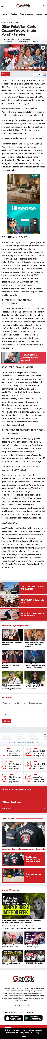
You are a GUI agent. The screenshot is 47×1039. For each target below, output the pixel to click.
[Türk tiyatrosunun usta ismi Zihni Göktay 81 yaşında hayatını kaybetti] (12, 677)
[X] (19, 1005)
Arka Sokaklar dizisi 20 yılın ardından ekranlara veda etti (11, 665)
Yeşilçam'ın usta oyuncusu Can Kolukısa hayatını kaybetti (34, 644)
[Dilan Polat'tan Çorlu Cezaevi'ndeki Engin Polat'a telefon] (23, 57)
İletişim (13, 1012)
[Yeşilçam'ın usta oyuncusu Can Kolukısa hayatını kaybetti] (34, 635)
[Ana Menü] (2, 6)
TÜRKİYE (13, 15)
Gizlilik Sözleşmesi (26, 1012)
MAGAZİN (14, 23)
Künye (6, 1012)
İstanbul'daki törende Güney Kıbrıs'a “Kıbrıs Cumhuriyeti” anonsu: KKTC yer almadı (39, 779)
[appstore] (14, 1018)
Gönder (6, 721)
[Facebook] (15, 1005)
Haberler (4, 23)
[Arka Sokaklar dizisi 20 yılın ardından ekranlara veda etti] (12, 656)
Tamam (23, 1036)
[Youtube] (27, 1005)
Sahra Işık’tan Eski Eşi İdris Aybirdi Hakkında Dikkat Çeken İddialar (34, 687)
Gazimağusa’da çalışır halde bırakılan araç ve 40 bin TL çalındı (13, 753)
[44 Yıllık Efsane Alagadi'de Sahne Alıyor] (12, 635)
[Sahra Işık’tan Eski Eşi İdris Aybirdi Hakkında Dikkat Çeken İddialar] (34, 677)
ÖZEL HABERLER (26, 15)
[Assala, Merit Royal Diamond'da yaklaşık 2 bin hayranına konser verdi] (34, 656)
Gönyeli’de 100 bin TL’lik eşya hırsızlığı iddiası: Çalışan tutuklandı (39, 753)
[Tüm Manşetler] (44, 890)
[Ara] (44, 5)
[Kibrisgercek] (23, 6)
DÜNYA (39, 15)
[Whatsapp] (31, 1005)
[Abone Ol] (44, 74)
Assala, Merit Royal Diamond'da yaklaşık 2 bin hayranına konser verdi (34, 665)
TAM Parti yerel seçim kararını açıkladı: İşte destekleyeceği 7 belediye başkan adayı (15, 766)
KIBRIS (4, 15)
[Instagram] (23, 1005)
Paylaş (6, 74)
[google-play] (33, 1018)
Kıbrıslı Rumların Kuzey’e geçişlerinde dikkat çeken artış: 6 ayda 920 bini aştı (15, 779)
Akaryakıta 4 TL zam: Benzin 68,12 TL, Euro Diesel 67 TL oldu (39, 766)
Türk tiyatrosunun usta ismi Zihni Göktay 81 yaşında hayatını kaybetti (12, 687)
